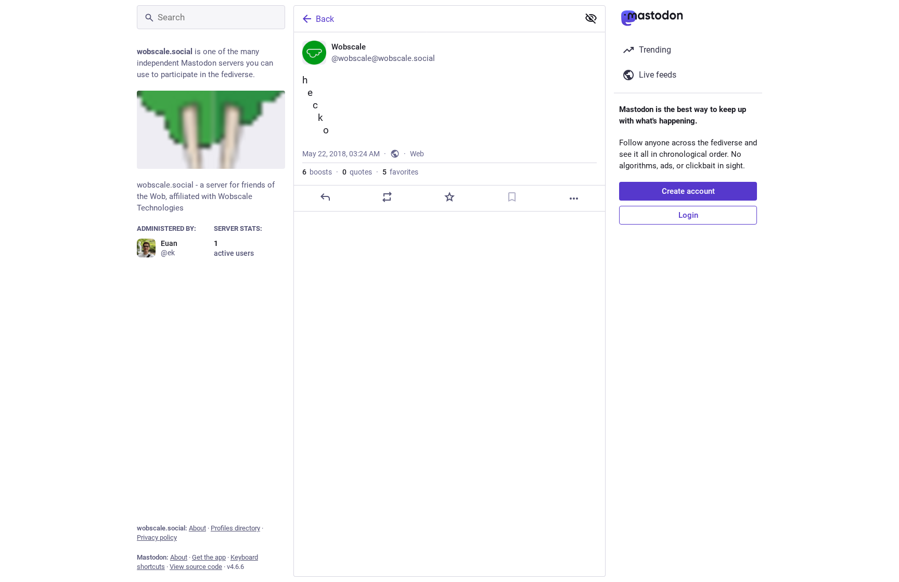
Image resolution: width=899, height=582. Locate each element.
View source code (196, 567)
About (197, 528)
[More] (574, 198)
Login (688, 215)
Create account (688, 191)
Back (325, 19)
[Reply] (325, 197)
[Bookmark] (512, 197)
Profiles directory (235, 528)
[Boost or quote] (387, 197)
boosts (317, 172)
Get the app (209, 557)
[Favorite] (449, 197)
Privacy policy (157, 537)
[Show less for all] (591, 18)
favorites (400, 172)
